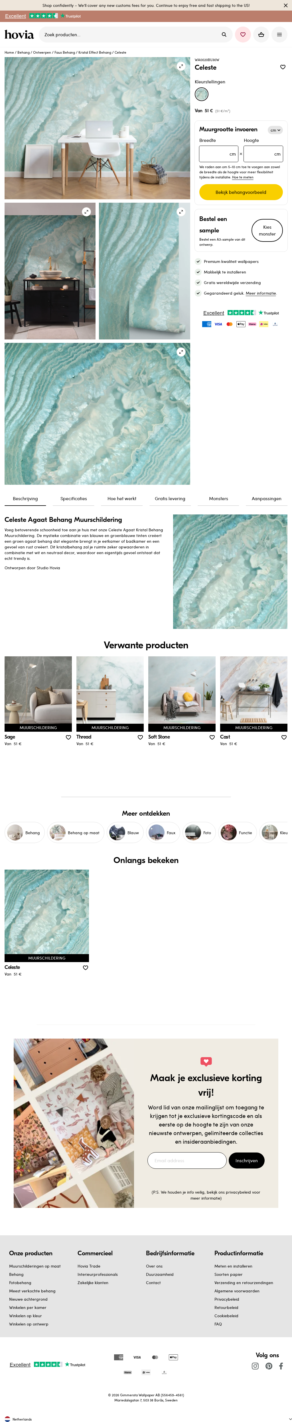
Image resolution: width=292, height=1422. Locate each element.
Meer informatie (261, 293)
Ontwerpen (42, 52)
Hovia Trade (89, 1266)
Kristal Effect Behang (94, 52)
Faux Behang (64, 52)
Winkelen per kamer (27, 1307)
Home (9, 52)
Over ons (154, 1266)
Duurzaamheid (160, 1274)
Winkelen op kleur (25, 1315)
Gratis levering (170, 498)
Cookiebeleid (226, 1315)
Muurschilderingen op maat (35, 1266)
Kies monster (267, 230)
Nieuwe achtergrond (28, 1299)
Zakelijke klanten (93, 1282)
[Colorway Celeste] (201, 94)
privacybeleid (238, 1192)
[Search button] (224, 34)
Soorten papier (228, 1274)
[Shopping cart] (261, 35)
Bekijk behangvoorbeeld (241, 192)
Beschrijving (25, 498)
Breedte (217, 147)
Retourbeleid (226, 1307)
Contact (153, 1282)
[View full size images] (181, 66)
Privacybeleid (226, 1299)
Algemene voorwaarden (236, 1291)
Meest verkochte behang (32, 1291)
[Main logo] (20, 35)
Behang (23, 52)
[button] (243, 35)
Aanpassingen (266, 498)
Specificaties (73, 498)
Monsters (218, 498)
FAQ (218, 1324)
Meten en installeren (233, 1266)
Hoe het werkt (122, 498)
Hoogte (262, 147)
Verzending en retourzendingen (243, 1282)
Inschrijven (247, 1160)
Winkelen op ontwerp (28, 1324)
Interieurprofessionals (98, 1274)
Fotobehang (20, 1282)
